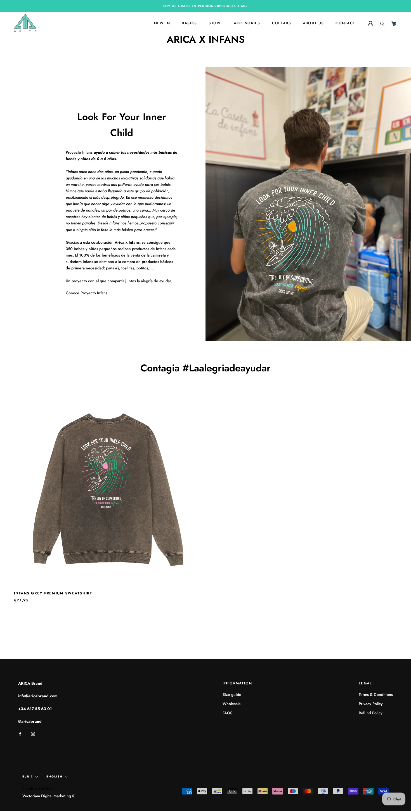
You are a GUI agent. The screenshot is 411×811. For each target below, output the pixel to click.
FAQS (227, 713)
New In (162, 23)
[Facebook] (20, 733)
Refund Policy (370, 713)
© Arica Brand (36, 788)
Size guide (232, 694)
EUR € (27, 776)
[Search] (382, 23)
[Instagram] (33, 733)
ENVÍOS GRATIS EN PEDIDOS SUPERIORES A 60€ (205, 6)
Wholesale (232, 703)
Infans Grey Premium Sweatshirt (53, 593)
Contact (345, 23)
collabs (281, 23)
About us (313, 23)
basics (189, 23)
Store (215, 23)
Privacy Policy (371, 703)
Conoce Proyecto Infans (86, 293)
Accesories (247, 23)
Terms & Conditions (376, 694)
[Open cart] (394, 23)
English (54, 776)
